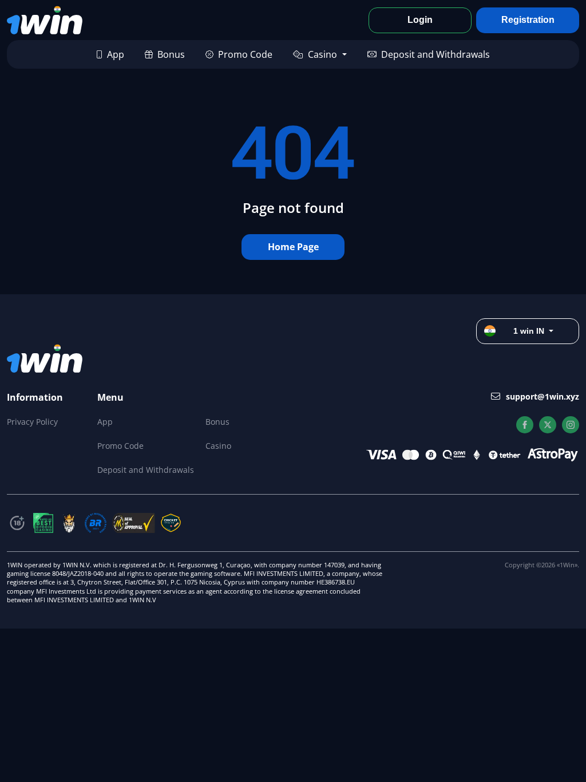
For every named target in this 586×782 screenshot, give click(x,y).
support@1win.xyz (542, 396)
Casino (322, 54)
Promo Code (245, 54)
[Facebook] (524, 424)
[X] (547, 424)
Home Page (293, 246)
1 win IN (528, 330)
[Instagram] (570, 424)
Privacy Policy (32, 421)
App (115, 54)
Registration (528, 20)
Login (420, 20)
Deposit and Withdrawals (435, 54)
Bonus (171, 54)
